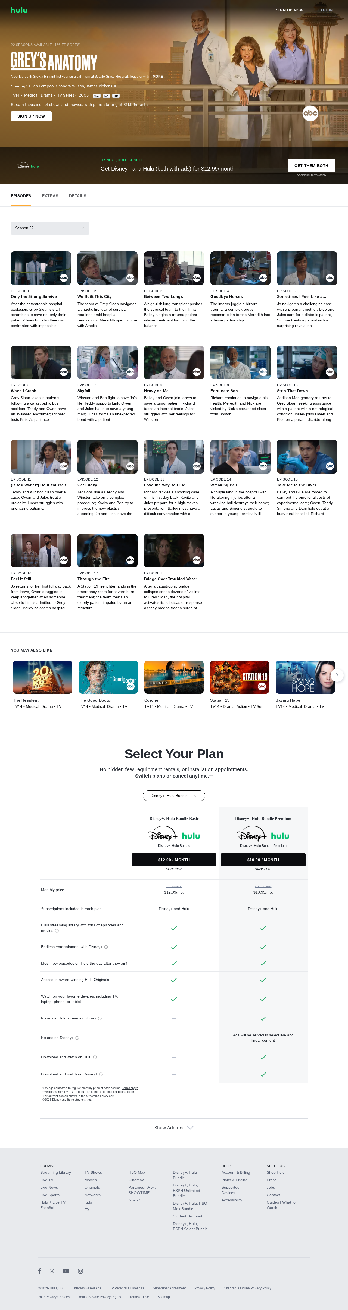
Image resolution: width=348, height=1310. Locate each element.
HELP (226, 1166)
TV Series (65, 95)
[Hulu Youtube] (70, 1271)
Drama (47, 95)
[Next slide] (337, 675)
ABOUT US (276, 1166)
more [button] (158, 76)
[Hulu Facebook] (44, 1271)
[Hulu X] (56, 1271)
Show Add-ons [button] (169, 1128)
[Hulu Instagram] (80, 1271)
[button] (21, 194)
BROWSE (48, 1166)
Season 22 (24, 228)
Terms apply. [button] (130, 1088)
